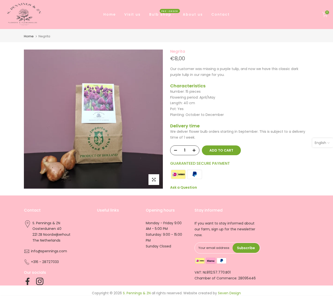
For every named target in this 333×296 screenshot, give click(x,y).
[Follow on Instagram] (39, 281)
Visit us (132, 14)
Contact (220, 14)
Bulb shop (163, 14)
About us (193, 14)
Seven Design (229, 293)
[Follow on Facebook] (27, 281)
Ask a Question (183, 187)
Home (109, 14)
